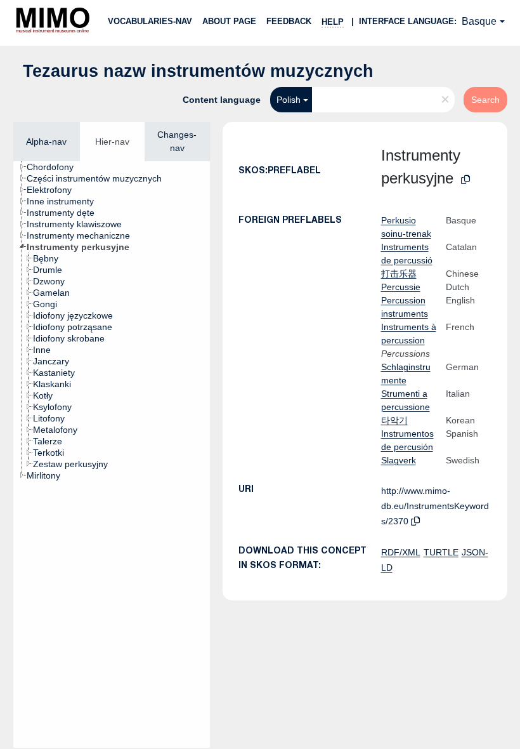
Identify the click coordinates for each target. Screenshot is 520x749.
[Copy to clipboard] (465, 180)
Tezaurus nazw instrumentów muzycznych (198, 71)
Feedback (288, 21)
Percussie (400, 287)
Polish (288, 100)
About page (229, 21)
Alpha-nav (46, 141)
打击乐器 (399, 273)
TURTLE (441, 552)
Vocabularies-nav (150, 21)
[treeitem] (55, 167)
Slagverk (398, 460)
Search (485, 100)
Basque (479, 21)
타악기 (394, 420)
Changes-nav (177, 141)
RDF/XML (400, 552)
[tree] (111, 454)
